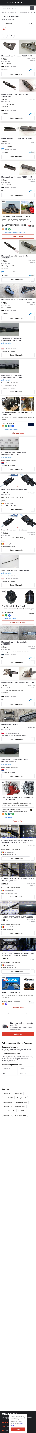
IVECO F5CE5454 (20, 1106)
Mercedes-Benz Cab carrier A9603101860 (16, 300)
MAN (6, 1050)
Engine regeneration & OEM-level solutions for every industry (17, 798)
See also (5, 1089)
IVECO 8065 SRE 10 (20, 1115)
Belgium (17, 1059)
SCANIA (23, 1050)
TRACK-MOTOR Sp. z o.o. (10, 613)
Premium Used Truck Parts (11, 992)
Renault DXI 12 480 (21, 1102)
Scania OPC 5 (8, 1115)
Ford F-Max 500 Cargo (9, 724)
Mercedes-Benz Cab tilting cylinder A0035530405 (14, 643)
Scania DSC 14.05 (9, 1111)
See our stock (18, 236)
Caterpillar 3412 (21, 1098)
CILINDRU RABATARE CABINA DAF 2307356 (17, 917)
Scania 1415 (18, 1093)
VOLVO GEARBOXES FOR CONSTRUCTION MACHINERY (17, 414)
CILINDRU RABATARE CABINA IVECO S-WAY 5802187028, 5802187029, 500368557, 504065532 (17, 842)
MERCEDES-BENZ (14, 1050)
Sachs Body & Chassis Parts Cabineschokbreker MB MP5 (11, 339)
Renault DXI (21, 1111)
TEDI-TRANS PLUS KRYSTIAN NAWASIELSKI (13, 735)
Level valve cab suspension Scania (14, 489)
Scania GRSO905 (8, 1098)
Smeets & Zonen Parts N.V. (8, 506)
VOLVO (29, 1050)
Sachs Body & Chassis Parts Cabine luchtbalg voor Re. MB (14, 761)
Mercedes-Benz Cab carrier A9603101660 (16, 56)
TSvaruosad (4, 70)
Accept (18, 1429)
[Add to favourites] (33, 74)
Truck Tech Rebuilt (8, 423)
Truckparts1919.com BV (8, 351)
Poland (4, 1059)
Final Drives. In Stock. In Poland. (13, 606)
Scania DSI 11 (8, 1106)
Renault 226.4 (7, 1093)
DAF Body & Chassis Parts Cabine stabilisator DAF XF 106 (13, 454)
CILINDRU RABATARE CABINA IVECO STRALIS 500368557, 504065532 (17, 880)
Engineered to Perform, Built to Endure (16, 216)
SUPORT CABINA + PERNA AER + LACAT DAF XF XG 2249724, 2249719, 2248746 (17, 954)
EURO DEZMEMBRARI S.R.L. (9, 854)
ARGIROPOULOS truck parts (11, 1001)
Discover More (18, 821)
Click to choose (18, 433)
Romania (5, 1061)
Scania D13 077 (8, 1102)
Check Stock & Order (18, 622)
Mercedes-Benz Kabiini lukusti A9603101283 (17, 683)
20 (27, 29)
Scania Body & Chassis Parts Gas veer (15, 570)
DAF (3, 1050)
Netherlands (20, 1057)
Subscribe (18, 1034)
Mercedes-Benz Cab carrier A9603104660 (16, 138)
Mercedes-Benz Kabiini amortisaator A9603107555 (14, 95)
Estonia (4, 1057)
